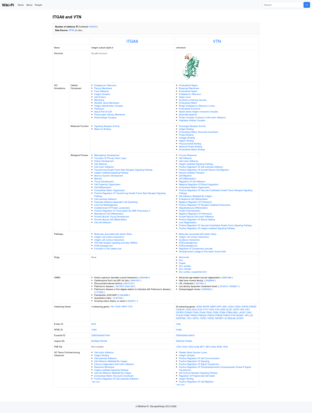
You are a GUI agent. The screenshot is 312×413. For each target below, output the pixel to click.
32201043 (129, 286)
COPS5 (244, 306)
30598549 (209, 280)
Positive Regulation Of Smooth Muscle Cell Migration (204, 169)
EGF (200, 309)
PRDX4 (194, 315)
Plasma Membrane (103, 88)
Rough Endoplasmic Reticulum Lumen (197, 105)
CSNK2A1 (181, 309)
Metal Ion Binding (102, 128)
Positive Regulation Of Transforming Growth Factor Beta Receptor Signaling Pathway (130, 195)
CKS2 (237, 306)
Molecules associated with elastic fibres (113, 233)
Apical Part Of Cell (103, 111)
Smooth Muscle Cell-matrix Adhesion (196, 216)
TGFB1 (203, 318)
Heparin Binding (186, 140)
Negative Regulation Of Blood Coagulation (198, 184)
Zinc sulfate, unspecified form (193, 271)
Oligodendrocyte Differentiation (193, 207)
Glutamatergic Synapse (105, 117)
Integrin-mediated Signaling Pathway (111, 172)
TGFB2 (210, 318)
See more (96, 381)
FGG (217, 309)
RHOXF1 (240, 315)
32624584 (144, 277)
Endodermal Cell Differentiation (193, 198)
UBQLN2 (231, 318)
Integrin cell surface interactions (109, 236)
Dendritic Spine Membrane (106, 102)
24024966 (123, 295)
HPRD (71, 30)
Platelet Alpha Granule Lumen (193, 352)
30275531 (200, 283)
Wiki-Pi (8, 5)
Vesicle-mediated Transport (191, 172)
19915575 (119, 286)
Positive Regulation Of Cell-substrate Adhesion (201, 166)
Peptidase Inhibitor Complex (192, 120)
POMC (187, 315)
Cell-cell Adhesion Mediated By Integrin (112, 372)
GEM (222, 309)
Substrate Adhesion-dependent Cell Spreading (115, 201)
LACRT (242, 312)
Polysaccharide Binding (190, 143)
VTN (217, 41)
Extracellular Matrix (188, 102)
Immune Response (188, 155)
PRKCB (218, 315)
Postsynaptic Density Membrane (109, 114)
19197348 (117, 297)
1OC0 (178, 346)
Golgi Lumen (185, 96)
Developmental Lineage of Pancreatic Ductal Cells (202, 251)
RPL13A (249, 315)
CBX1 (225, 306)
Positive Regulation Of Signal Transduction (199, 364)
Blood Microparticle (188, 114)
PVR (233, 315)
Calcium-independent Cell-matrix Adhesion (114, 364)
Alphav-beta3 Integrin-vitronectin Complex (198, 111)
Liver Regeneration (187, 222)
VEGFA (239, 318)
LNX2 (249, 312)
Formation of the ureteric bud (107, 248)
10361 (94, 329)
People (38, 4)
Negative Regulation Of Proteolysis (195, 201)
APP (219, 306)
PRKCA (211, 315)
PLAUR (179, 315)
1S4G (184, 346)
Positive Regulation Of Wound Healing (197, 219)
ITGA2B (188, 312)
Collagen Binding (187, 137)
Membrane (99, 99)
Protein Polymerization (189, 210)
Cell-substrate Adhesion (105, 198)
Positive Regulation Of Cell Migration (196, 381)
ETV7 (205, 309)
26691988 (226, 277)
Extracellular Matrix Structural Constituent (198, 131)
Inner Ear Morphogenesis (106, 204)
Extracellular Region (188, 85)
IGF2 (247, 309)
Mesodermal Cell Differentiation (109, 213)
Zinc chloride (185, 268)
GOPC (236, 309)
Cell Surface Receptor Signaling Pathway (198, 372)
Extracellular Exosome (189, 108)
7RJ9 (225, 346)
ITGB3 (216, 312)
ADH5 (199, 306)
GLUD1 (229, 309)
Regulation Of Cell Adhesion (192, 181)
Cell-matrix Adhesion (104, 166)
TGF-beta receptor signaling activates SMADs (115, 242)
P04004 (188, 340)
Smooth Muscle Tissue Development (111, 216)
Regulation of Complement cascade (195, 248)
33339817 (233, 286)
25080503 (206, 289)
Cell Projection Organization (107, 184)
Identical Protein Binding (190, 146)
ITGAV (209, 312)
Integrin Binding (186, 128)
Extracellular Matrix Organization (109, 190)
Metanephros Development (106, 155)
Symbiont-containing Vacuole (192, 99)
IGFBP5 (180, 312)
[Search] (307, 5)
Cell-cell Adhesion (102, 222)
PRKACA (202, 315)
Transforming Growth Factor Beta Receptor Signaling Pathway (123, 169)
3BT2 (208, 346)
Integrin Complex (102, 94)
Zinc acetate (185, 265)
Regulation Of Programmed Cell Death (197, 375)
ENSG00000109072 (185, 335)
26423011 (131, 300)
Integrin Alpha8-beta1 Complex (108, 105)
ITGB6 (222, 312)
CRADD (252, 306)
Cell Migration (185, 175)
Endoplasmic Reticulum (105, 85)
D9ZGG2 (180, 340)
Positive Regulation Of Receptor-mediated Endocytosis (205, 204)
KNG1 (235, 312)
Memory (98, 178)
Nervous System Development (108, 175)
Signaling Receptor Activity (107, 126)
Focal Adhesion (101, 91)
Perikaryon (99, 108)
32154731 (223, 286)
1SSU (191, 346)
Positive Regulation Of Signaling (194, 361)
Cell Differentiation (102, 187)
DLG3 (194, 309)
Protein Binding (186, 134)
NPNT (124, 306)
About (29, 4)
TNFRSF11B (221, 318)
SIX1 (189, 318)
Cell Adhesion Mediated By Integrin (195, 196)
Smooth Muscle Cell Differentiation (110, 219)
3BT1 (202, 346)
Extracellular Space (188, 91)
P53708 (103, 340)
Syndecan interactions (189, 239)
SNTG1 (196, 318)
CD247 (231, 306)
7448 (178, 323)
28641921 (135, 280)
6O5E (219, 346)
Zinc (181, 260)
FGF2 (211, 309)
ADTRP (205, 306)
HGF (242, 309)
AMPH (213, 306)
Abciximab (184, 257)
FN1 (112, 306)
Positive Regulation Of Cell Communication (199, 358)
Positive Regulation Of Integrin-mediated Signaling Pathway (207, 228)
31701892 (98, 292)
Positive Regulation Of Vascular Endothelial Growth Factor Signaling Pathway (215, 225)
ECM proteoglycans (103, 245)
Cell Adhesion (100, 163)
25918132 (128, 283)
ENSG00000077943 (100, 335)
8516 (93, 323)
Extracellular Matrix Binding (192, 149)
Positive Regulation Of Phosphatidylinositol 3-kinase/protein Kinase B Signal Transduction (215, 368)
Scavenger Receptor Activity (192, 126)
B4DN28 (95, 340)
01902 (179, 329)
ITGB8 (229, 312)
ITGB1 (118, 306)
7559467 (93, 26)
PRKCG (226, 315)
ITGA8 (132, 41)
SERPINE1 (181, 318)
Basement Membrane (189, 88)
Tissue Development (104, 181)
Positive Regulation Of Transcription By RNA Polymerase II (122, 210)
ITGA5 (195, 312)
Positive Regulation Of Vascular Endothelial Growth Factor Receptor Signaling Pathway (215, 192)
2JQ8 (196, 346)
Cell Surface (100, 96)
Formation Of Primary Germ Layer (110, 158)
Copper (182, 263)
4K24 (213, 346)
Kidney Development (104, 160)
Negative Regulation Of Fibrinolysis (195, 213)
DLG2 (188, 309)
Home (21, 4)
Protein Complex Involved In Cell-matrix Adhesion (202, 117)
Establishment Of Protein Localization (112, 207)
